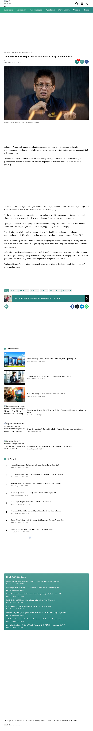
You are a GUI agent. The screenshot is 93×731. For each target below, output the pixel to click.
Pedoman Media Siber (69, 720)
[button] (76, 3)
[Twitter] (77, 306)
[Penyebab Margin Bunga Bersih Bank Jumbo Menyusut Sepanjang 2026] (14, 359)
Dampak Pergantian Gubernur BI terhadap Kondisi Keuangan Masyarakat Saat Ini (55, 429)
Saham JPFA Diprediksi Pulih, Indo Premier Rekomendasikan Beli (34, 529)
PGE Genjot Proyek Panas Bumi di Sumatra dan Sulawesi (31, 502)
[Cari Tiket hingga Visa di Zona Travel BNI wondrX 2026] (14, 394)
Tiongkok (67, 291)
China (14, 291)
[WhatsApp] (87, 306)
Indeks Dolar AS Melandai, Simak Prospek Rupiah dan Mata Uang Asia (30, 600)
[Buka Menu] (81, 3)
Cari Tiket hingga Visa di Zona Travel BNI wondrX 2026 (47, 394)
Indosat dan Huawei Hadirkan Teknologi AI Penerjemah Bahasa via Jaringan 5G (33, 581)
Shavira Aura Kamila (10, 61)
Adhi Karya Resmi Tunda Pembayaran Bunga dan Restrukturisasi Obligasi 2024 (33, 619)
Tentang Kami (9, 720)
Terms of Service (53, 720)
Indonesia (24, 291)
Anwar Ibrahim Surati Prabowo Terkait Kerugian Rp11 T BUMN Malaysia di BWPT (35, 625)
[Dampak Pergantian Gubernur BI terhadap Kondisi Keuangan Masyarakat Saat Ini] (14, 430)
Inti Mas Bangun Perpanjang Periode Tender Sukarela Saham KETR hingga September (36, 613)
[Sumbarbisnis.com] (7, 3)
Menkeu (35, 291)
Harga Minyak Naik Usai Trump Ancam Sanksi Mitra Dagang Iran (34, 492)
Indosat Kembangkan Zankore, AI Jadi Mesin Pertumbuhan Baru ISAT (35, 465)
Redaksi (19, 720)
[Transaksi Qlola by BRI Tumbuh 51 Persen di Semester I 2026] (14, 377)
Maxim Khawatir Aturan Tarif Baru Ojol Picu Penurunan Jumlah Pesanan (36, 483)
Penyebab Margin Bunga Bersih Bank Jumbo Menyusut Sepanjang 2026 (52, 359)
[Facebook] (72, 306)
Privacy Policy (40, 720)
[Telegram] (82, 306)
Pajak (45, 291)
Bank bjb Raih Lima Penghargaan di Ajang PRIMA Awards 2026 (49, 446)
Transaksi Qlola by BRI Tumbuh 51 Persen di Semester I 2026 (48, 376)
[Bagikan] (87, 62)
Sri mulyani (55, 291)
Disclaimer (28, 720)
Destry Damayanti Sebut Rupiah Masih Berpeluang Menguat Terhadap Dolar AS (33, 594)
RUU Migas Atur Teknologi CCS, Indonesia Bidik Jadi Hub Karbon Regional (32, 588)
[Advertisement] (46, 32)
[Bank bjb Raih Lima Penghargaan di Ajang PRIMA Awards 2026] (14, 447)
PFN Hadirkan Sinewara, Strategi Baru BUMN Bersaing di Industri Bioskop (37, 474)
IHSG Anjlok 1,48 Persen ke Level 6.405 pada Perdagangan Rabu (28, 606)
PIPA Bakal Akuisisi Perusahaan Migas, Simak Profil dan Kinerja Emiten (36, 511)
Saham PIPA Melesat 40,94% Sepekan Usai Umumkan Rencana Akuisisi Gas (37, 520)
